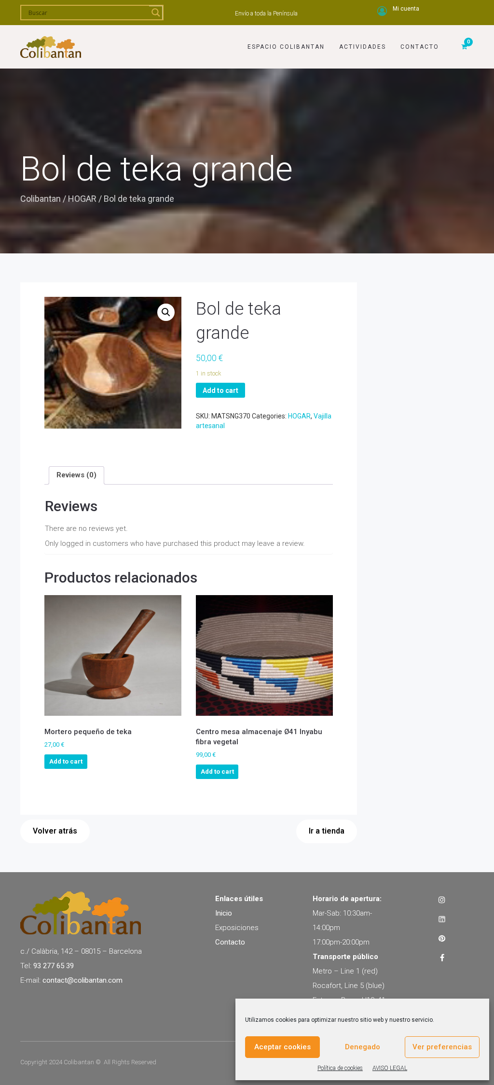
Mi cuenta (406, 8)
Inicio (223, 913)
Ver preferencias (442, 1047)
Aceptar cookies (282, 1047)
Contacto (419, 46)
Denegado (362, 1047)
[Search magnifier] (156, 12)
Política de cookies (340, 1068)
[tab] (76, 475)
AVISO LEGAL (389, 1068)
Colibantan (40, 199)
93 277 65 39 (53, 965)
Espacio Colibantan (286, 46)
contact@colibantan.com (82, 980)
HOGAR (82, 199)
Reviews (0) (76, 475)
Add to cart (220, 390)
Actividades (362, 46)
